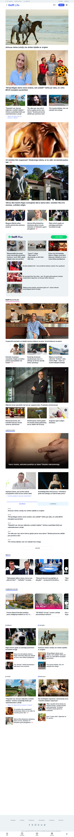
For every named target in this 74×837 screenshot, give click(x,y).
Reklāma (13, 820)
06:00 (9, 514)
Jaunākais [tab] (22, 504)
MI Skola (61, 820)
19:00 (9, 523)
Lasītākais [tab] (53, 504)
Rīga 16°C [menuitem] (27, 1)
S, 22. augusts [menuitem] (9, 1)
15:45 (9, 531)
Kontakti (22, 820)
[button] (66, 5)
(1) (36, 229)
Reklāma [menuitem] (66, 1)
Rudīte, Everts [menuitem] (18, 1)
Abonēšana (42, 820)
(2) (10, 162)
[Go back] (7, 5)
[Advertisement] (37, 748)
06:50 (9, 508)
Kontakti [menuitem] (61, 1)
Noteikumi (31, 820)
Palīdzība (51, 820)
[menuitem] (54, 5)
